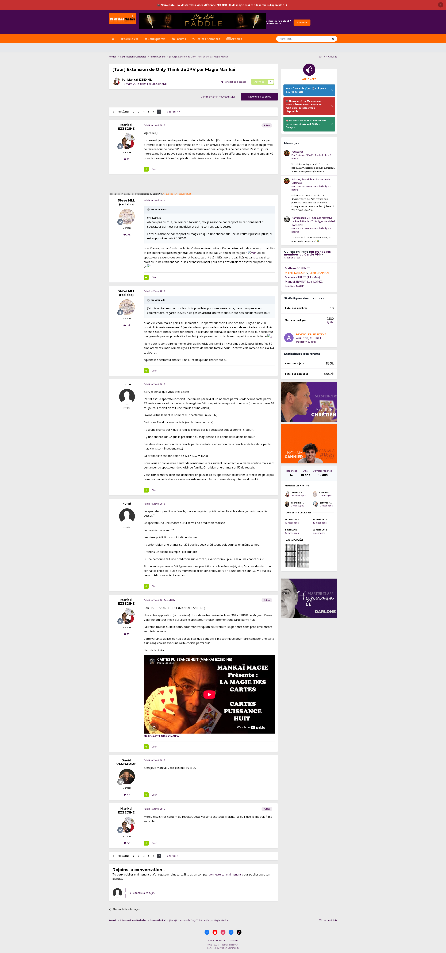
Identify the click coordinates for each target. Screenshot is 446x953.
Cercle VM (131, 39)
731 (128, 159)
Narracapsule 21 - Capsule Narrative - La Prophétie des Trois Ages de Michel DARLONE (313, 221)
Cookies (233, 940)
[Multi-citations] (146, 169)
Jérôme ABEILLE (328, 502)
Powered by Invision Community (223, 947)
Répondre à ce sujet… (143, 892)
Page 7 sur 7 (172, 111)
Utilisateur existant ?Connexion (278, 22)
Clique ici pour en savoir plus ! (177, 194)
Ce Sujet (321, 38)
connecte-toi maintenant (225, 874)
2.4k (128, 234)
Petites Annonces (207, 39)
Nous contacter (217, 940)
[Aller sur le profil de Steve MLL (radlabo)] (127, 216)
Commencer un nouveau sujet (218, 96)
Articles (236, 39)
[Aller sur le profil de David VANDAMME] (127, 776)
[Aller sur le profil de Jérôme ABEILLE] (315, 504)
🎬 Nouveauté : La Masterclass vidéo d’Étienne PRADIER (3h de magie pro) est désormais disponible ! (220, 5)
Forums (180, 39)
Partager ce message (234, 81)
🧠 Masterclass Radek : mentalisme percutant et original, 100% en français (306, 124)
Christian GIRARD (305, 155)
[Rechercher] (333, 39)
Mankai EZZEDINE (139, 80)
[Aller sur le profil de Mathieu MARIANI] (287, 219)
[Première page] (113, 112)
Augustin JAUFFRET (308, 338)
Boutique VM (156, 39)
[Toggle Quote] (148, 209)
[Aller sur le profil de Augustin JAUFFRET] (289, 337)
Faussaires (297, 151)
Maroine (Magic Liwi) (303, 502)
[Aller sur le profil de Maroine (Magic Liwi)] (287, 504)
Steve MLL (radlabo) (126, 202)
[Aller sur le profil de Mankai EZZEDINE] (116, 81)
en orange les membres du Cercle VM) (307, 253)
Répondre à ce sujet (259, 96)
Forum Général (157, 84)
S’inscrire (302, 22)
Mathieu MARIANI (305, 228)
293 (128, 794)
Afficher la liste (292, 257)
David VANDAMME (126, 762)
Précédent (123, 111)
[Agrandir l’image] (252, 253)
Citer (154, 169)
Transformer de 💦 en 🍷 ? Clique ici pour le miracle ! (306, 90)
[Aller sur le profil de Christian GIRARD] (287, 153)
